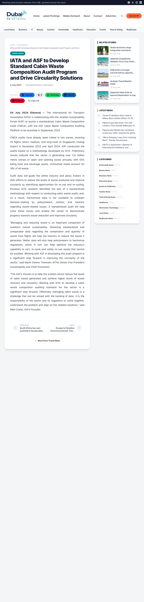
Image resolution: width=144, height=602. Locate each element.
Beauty (40, 29)
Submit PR (134, 16)
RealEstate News (109, 218)
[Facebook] (129, 2)
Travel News (22, 45)
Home (36, 15)
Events (103, 29)
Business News (108, 176)
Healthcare (78, 29)
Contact (98, 15)
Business (23, 29)
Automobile (63, 29)
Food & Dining (116, 29)
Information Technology (112, 208)
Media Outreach (71, 15)
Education (91, 29)
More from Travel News (49, 340)
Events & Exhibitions (110, 186)
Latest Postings (51, 15)
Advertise (111, 15)
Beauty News (107, 170)
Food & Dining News (110, 197)
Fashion (50, 29)
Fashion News (108, 192)
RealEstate (131, 29)
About (87, 15)
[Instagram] (137, 2)
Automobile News (109, 165)
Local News (9, 29)
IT (32, 29)
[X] (133, 2)
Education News (109, 181)
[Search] (122, 15)
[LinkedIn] (141, 2)
